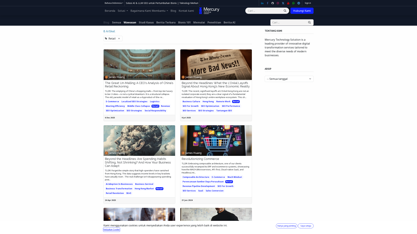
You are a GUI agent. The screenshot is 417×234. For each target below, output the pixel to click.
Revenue (165, 106)
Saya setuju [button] (306, 225)
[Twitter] (283, 3)
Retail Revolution (115, 193)
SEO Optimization (115, 110)
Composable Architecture (196, 177)
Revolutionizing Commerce (200, 159)
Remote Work (223, 101)
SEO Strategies (134, 110)
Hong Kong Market (144, 188)
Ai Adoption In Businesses (119, 184)
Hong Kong (208, 101)
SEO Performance (231, 106)
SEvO (128, 193)
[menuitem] (109, 10)
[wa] (293, 3)
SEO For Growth (191, 106)
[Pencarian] (285, 11)
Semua (116, 22)
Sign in (308, 3)
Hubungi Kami (302, 11)
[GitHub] (272, 3)
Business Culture (191, 101)
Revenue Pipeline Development (199, 186)
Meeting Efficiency (115, 106)
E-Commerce (112, 101)
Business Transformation (119, 188)
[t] (298, 3)
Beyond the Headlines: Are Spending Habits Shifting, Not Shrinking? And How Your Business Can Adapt (138, 162)
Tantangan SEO (224, 110)
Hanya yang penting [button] (286, 225)
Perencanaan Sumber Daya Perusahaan (203, 181)
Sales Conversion (214, 190)
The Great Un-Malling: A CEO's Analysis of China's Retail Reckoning (139, 84)
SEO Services (189, 110)
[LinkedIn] (262, 3)
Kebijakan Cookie (112, 229)
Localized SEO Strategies (134, 101)
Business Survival (144, 184)
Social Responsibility (155, 110)
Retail (155, 106)
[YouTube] (288, 3)
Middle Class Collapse (138, 106)
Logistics (154, 101)
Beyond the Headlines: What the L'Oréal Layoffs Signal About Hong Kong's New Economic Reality (216, 84)
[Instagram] (277, 3)
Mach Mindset (235, 177)
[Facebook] (267, 3)
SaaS (200, 190)
